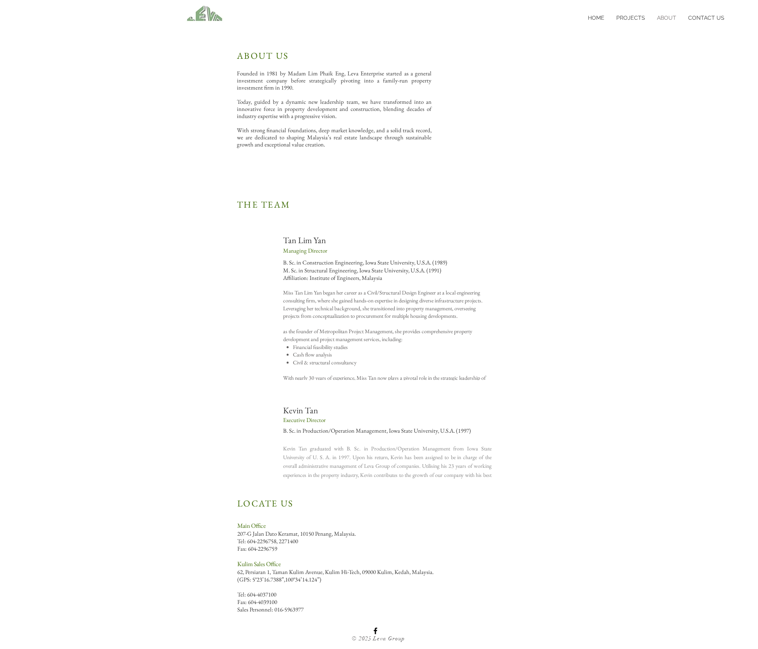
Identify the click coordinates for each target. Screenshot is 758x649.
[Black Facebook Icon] (375, 630)
